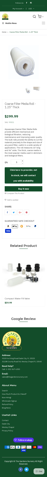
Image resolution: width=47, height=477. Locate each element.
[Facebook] (20, 469)
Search (5, 390)
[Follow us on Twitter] (13, 212)
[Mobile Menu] (43, 23)
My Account (18, 8)
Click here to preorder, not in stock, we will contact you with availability (23, 175)
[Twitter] (26, 469)
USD (30, 8)
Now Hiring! (6, 397)
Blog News (6, 408)
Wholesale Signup (9, 401)
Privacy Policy (7, 430)
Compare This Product (15, 193)
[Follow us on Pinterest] (26, 212)
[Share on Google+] (20, 212)
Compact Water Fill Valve (17, 298)
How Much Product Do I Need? (14, 394)
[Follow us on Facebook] (7, 212)
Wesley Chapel (8, 427)
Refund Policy (7, 404)
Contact (5, 420)
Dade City (6, 424)
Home (4, 32)
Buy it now (23, 188)
